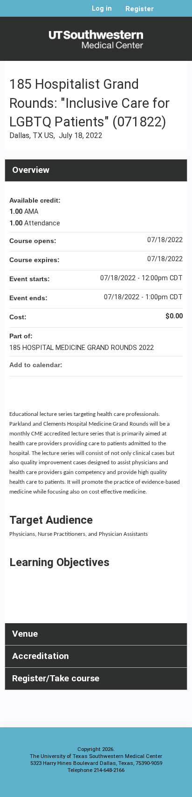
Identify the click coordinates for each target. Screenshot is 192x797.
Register (139, 9)
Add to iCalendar (163, 364)
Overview (30, 170)
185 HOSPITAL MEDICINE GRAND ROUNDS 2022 (81, 348)
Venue (25, 633)
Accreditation (40, 656)
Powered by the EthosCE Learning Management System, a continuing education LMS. (154, 788)
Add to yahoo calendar (151, 364)
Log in (102, 9)
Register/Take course (55, 678)
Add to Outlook (175, 364)
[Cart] (165, 13)
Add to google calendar (139, 364)
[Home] (96, 36)
